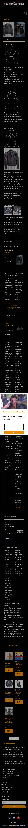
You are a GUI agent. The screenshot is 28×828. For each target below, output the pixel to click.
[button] (26, 394)
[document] (14, 414)
